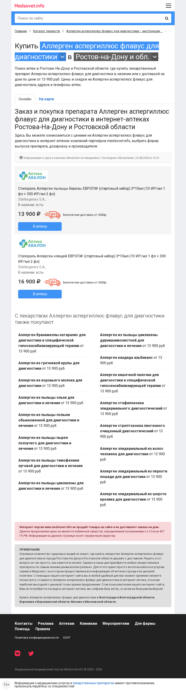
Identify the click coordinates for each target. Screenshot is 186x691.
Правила (42, 629)
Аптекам (66, 623)
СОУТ (66, 637)
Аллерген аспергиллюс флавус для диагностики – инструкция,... (114, 31)
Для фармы (145, 623)
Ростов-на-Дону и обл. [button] (113, 56)
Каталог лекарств (46, 31)
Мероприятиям (116, 623)
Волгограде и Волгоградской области (126, 597)
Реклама (46, 623)
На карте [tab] (46, 99)
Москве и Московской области (93, 601)
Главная (21, 31)
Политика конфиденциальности (37, 637)
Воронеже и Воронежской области (44, 601)
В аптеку (40, 226)
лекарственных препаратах (93, 683)
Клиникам (88, 623)
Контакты (23, 623)
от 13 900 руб (52, 343)
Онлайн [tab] (25, 99)
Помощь (22, 629)
